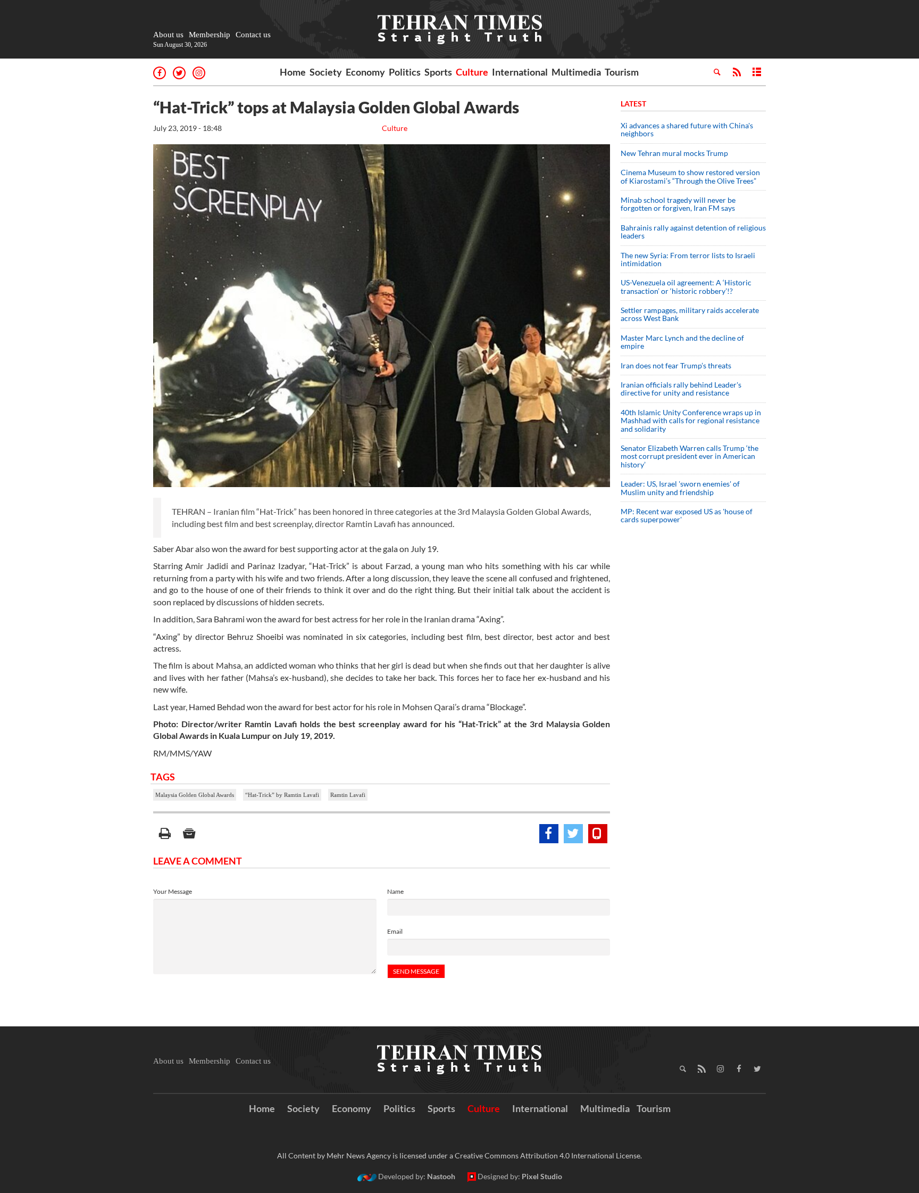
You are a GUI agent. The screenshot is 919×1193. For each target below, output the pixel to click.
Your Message (172, 891)
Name (395, 891)
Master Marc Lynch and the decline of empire (682, 341)
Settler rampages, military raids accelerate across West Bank (690, 314)
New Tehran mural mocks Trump (674, 153)
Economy (365, 72)
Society (326, 72)
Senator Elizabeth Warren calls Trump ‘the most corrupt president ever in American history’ (689, 456)
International (520, 72)
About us (168, 34)
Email (395, 931)
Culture (472, 72)
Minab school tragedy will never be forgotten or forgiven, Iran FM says (678, 203)
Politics (405, 72)
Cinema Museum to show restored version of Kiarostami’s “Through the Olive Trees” (690, 176)
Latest (633, 103)
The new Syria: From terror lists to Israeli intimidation (688, 259)
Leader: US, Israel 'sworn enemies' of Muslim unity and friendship (680, 487)
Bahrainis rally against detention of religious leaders (693, 231)
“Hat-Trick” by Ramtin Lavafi (282, 795)
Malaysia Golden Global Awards (194, 795)
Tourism (622, 72)
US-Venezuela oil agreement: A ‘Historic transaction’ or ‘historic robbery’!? (686, 286)
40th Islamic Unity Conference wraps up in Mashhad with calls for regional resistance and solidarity (691, 420)
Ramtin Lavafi (347, 795)
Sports (438, 72)
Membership (209, 34)
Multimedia (576, 72)
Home (293, 72)
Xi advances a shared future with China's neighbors (687, 129)
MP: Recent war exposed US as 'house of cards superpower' (687, 515)
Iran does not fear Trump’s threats (676, 365)
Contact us (253, 34)
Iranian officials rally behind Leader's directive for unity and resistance (681, 388)
